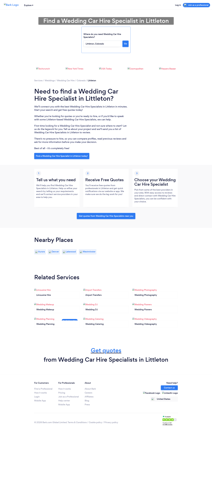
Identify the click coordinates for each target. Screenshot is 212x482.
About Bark (90, 388)
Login (37, 396)
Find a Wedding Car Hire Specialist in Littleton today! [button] (62, 156)
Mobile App (40, 400)
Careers (88, 392)
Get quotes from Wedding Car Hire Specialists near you (106, 216)
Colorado (81, 80)
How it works (40, 392)
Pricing (61, 392)
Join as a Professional (68, 396)
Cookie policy (95, 422)
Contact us (169, 387)
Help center (64, 400)
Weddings (50, 80)
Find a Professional (43, 388)
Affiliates (89, 396)
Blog (87, 400)
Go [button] (125, 43)
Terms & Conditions (77, 422)
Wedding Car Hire (66, 80)
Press (87, 404)
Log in (178, 5)
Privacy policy (111, 422)
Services (38, 80)
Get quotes (106, 350)
